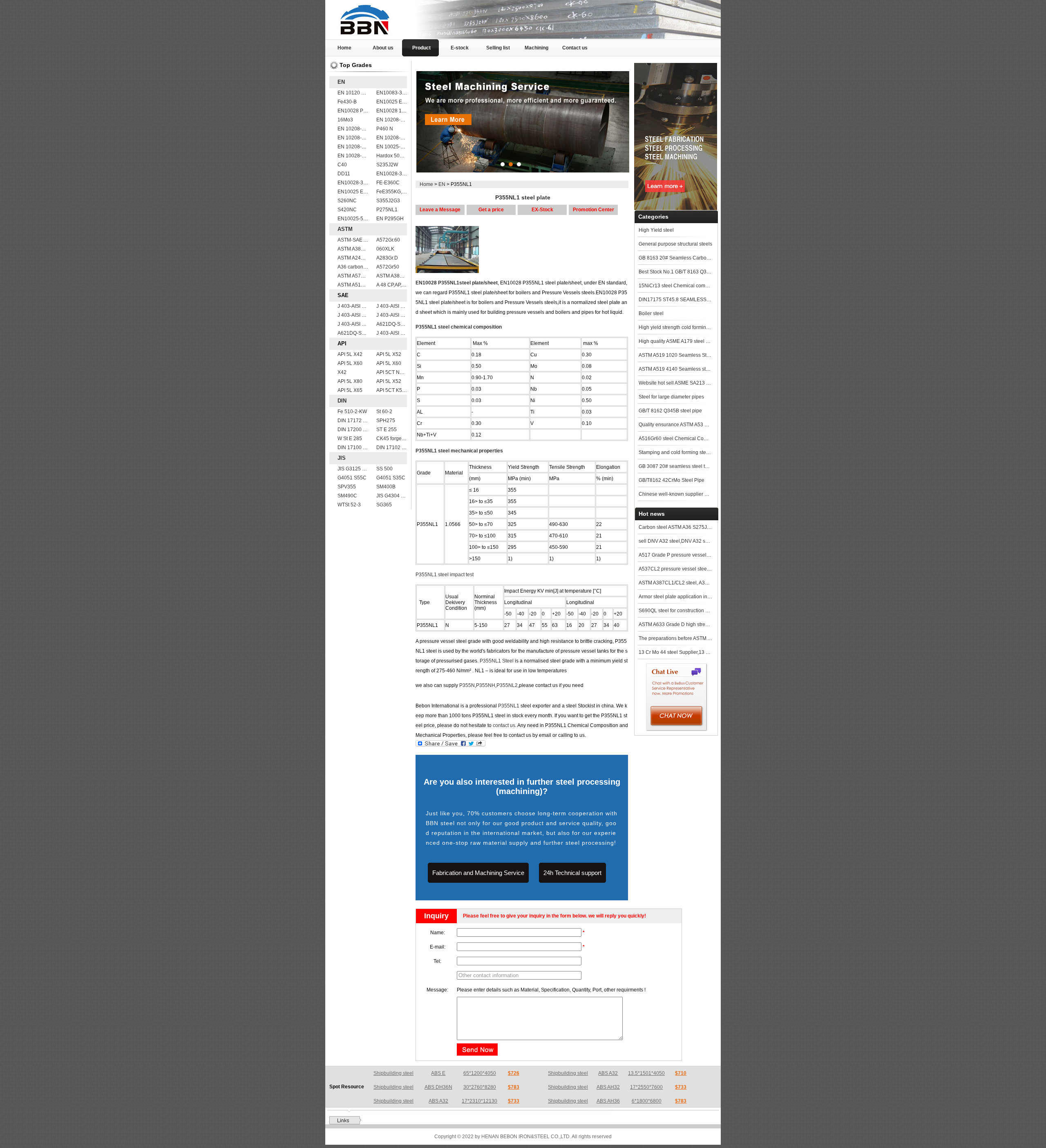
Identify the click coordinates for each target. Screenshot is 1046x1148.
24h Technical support (572, 872)
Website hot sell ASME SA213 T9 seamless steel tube (698, 383)
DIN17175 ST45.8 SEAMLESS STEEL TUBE (688, 299)
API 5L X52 (388, 354)
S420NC (347, 210)
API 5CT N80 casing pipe (404, 372)
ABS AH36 (608, 1101)
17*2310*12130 (479, 1101)
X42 (341, 372)
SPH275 (385, 420)
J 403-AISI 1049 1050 (361, 324)
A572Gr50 (387, 267)
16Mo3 (345, 120)
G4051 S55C (352, 478)
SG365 (384, 505)
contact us (504, 725)
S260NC (347, 201)
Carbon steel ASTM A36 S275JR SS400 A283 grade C (699, 527)
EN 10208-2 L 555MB (361, 147)
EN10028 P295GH (358, 111)
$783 (513, 1087)
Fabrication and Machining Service (478, 872)
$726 (513, 1073)
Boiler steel (651, 313)
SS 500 (384, 469)
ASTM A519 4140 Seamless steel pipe (681, 369)
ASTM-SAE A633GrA (360, 240)
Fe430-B (347, 102)
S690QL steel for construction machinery (684, 610)
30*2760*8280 (479, 1087)
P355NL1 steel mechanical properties (459, 451)
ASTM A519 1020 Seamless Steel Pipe (682, 355)
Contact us (575, 48)
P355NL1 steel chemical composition (459, 327)
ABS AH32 (608, 1087)
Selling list (498, 48)
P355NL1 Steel (497, 661)
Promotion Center (593, 210)
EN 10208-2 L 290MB (361, 129)
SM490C (347, 496)
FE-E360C (388, 183)
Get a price (491, 210)
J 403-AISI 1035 (394, 333)
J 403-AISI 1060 (394, 306)
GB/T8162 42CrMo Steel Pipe (671, 480)
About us (383, 48)
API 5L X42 (349, 354)
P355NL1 (508, 706)
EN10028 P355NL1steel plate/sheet (457, 283)
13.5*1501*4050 (646, 1073)
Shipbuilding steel (393, 1073)
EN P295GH (390, 219)
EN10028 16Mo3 (395, 111)
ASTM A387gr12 (394, 276)
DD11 (343, 174)
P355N (467, 685)
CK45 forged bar (394, 438)
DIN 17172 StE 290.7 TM (365, 420)
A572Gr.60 (388, 240)
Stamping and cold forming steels (676, 452)
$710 (680, 1073)
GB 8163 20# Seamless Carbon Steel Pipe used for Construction (710, 258)
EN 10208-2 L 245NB (400, 120)
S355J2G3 (388, 201)
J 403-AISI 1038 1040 (361, 306)
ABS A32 (608, 1073)
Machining (536, 48)
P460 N (384, 129)
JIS (341, 458)
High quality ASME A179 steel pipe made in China (694, 341)
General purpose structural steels (675, 244)
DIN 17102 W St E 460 (401, 447)
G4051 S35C (390, 478)
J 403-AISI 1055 (394, 315)
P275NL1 (387, 210)
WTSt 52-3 (349, 505)
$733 (680, 1087)
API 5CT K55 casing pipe (404, 390)
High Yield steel (656, 230)
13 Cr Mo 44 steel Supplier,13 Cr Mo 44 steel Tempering (701, 652)
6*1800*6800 (647, 1101)
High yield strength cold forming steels (681, 327)
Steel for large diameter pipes (671, 397)
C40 (342, 165)
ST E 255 (386, 429)
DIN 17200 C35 (354, 429)
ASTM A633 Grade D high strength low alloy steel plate (699, 624)
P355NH (485, 685)
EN (341, 82)
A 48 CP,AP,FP (392, 285)
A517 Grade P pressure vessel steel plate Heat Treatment (702, 555)
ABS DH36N (438, 1087)
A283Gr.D (387, 258)
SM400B (386, 487)
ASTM (345, 229)
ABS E (438, 1073)
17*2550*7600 (646, 1087)
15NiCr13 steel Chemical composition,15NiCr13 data (698, 286)
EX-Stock (542, 210)
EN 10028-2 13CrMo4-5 (364, 156)
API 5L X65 (349, 390)
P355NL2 (507, 685)
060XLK (385, 249)
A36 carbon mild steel (361, 267)
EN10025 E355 (354, 192)
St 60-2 (384, 411)
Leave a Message (440, 210)
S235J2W (387, 165)
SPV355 (346, 487)
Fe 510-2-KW (352, 411)
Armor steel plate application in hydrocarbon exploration (701, 597)
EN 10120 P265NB (358, 93)
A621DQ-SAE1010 (397, 324)
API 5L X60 (349, 363)
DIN (341, 401)
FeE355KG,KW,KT (396, 192)
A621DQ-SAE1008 (358, 333)
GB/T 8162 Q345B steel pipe (670, 411)
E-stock (460, 48)
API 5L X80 (349, 381)
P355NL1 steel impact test (445, 574)
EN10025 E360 (393, 102)
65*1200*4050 (479, 1073)
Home (344, 48)
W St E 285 (349, 438)
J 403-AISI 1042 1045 (361, 315)
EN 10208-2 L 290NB (361, 138)
